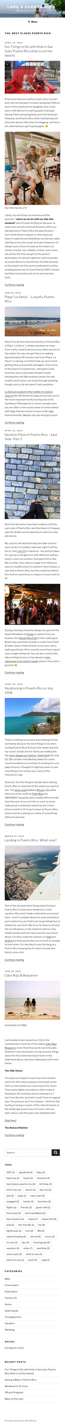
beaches (43, 1178)
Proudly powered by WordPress (20, 1420)
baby (41, 1172)
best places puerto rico (20, 1184)
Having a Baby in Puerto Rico (20, 1379)
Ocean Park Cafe (28, 638)
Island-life (49, 1219)
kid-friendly (26, 1225)
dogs (22, 1195)
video (28, 1248)
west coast (21, 790)
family (28, 1201)
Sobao (30, 634)
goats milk (43, 1207)
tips (25, 1242)
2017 (10, 1172)
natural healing (16, 1236)
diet (10, 1195)
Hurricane (13, 1213)
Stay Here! (10, 1120)
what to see (34, 1254)
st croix (12, 1242)
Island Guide (11, 1310)
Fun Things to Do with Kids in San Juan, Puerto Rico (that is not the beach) (28, 51)
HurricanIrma (15, 1219)
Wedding (10, 1329)
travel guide (41, 1242)
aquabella (25, 1172)
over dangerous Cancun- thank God (29, 755)
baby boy (12, 1178)
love (29, 1230)
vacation (12, 1248)
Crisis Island (11, 1285)
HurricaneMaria (35, 1213)
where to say (15, 1260)
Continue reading (14, 284)
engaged (12, 1201)
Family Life (11, 1298)
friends (26, 1207)
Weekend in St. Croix (16, 1386)
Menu (34, 21)
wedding (43, 1248)
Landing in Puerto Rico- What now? (30, 840)
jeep (10, 1225)
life (41, 1225)
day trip (45, 1189)
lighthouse (13, 1230)
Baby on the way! (14, 1398)
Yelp (48, 936)
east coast (37, 1195)
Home (8, 1304)
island (33, 1219)
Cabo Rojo (37, 793)
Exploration (11, 1291)
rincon (50, 1236)
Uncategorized (13, 1317)
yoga (45, 1260)
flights (11, 1207)
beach (28, 1178)
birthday (45, 1184)
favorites (44, 1201)
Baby (7, 1278)
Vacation (10, 1323)
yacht (32, 1260)
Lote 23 (21, 551)
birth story (13, 1189)
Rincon (40, 790)
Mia (40, 1230)
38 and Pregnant (14, 1392)
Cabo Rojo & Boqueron (21, 975)
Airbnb (8, 940)
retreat (35, 1236)
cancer (30, 1189)
